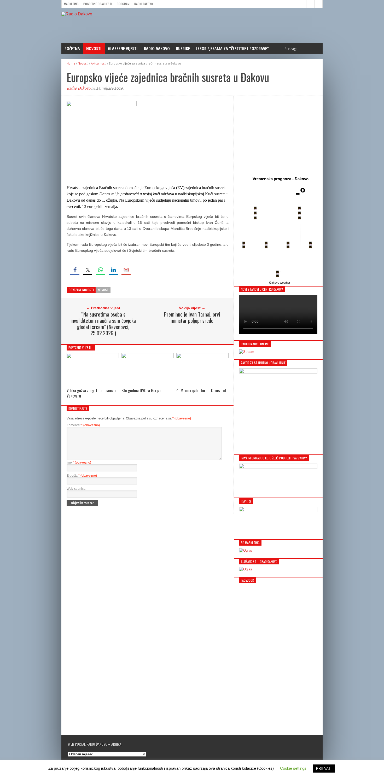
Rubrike (183, 48)
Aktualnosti (98, 63)
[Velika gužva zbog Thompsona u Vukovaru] (93, 357)
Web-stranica (76, 488)
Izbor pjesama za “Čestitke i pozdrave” (232, 48)
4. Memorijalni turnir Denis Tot (201, 390)
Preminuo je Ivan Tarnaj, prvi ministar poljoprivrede (192, 317)
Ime (79, 462)
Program (123, 4)
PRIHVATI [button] (323, 768)
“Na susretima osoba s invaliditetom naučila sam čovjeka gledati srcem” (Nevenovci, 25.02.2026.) (103, 323)
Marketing (71, 4)
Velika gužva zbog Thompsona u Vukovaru (92, 393)
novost (103, 290)
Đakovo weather (279, 282)
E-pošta (82, 475)
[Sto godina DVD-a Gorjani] (147, 357)
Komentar (83, 425)
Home (71, 63)
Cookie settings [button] (293, 768)
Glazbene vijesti (123, 48)
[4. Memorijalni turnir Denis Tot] (202, 357)
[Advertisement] (278, 135)
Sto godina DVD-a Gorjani (141, 390)
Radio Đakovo (143, 4)
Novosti (94, 48)
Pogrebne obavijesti (97, 4)
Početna (72, 48)
